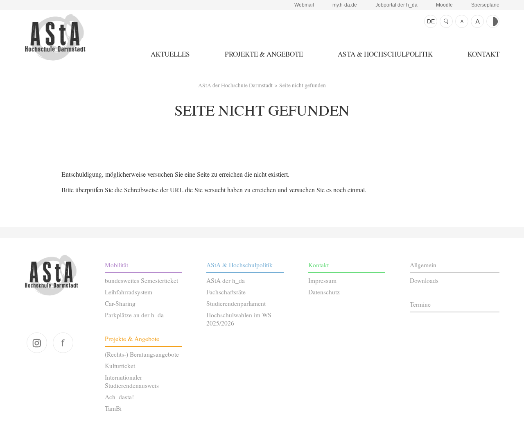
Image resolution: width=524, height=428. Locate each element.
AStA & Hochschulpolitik (385, 54)
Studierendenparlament (236, 303)
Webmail (304, 5)
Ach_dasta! (119, 397)
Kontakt (483, 54)
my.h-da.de (344, 5)
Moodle (444, 5)
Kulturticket (120, 366)
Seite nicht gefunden (302, 85)
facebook (63, 342)
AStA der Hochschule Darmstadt (55, 37)
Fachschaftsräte (226, 292)
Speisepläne (485, 5)
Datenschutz (324, 292)
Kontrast (492, 21)
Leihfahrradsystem (128, 292)
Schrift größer (477, 21)
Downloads (424, 280)
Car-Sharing (120, 303)
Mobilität (116, 265)
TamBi (113, 408)
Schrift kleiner (461, 21)
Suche (446, 21)
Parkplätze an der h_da (134, 315)
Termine (420, 304)
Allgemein (423, 265)
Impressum (322, 280)
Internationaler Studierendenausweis (132, 381)
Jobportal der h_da (396, 5)
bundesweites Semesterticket (141, 280)
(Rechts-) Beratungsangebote (142, 354)
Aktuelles (170, 54)
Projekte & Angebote (264, 54)
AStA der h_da (225, 280)
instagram (37, 342)
